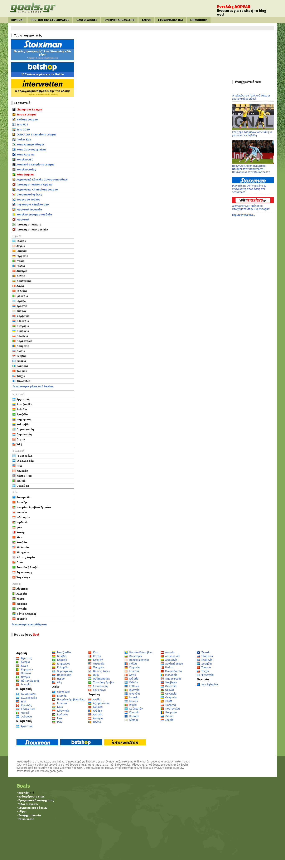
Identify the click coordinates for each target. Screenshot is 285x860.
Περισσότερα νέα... (243, 215)
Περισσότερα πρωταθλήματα (29, 624)
